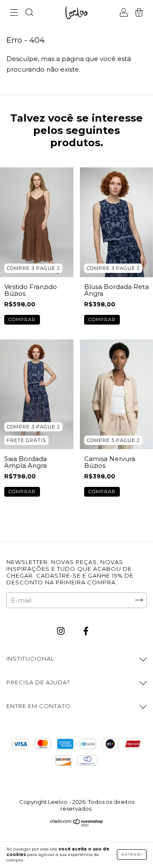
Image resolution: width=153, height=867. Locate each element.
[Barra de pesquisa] (29, 13)
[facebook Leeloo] (85, 631)
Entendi (132, 854)
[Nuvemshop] (76, 825)
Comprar (22, 319)
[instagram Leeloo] (61, 631)
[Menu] (14, 13)
